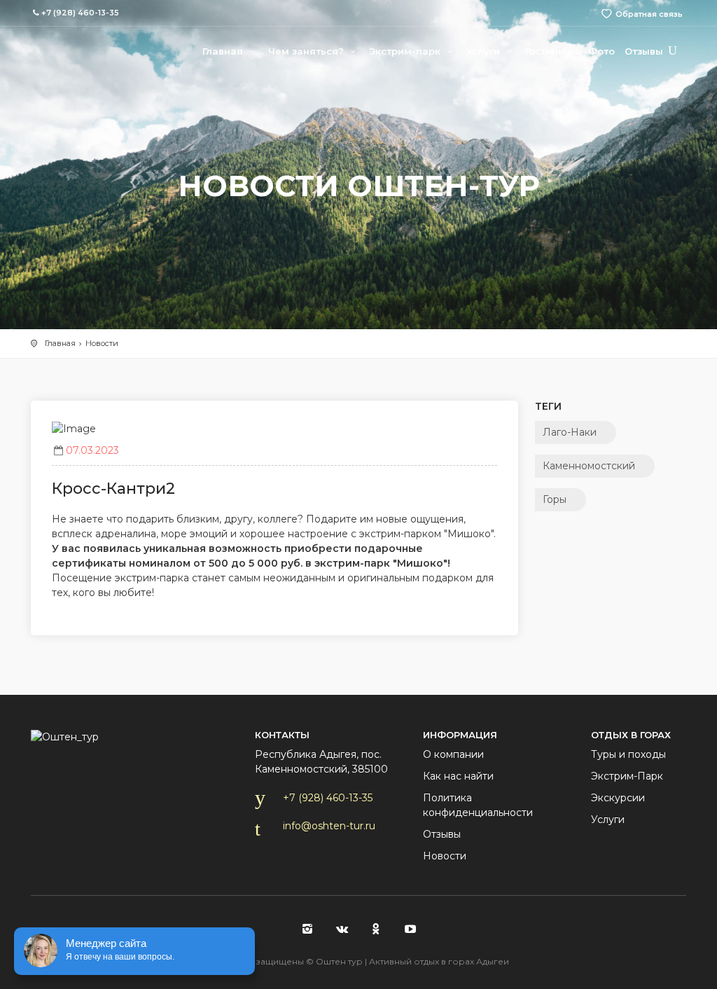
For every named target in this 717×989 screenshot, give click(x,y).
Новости (101, 343)
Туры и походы (628, 754)
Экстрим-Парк (627, 776)
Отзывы (644, 51)
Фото (601, 51)
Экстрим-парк (406, 51)
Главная (224, 51)
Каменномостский (589, 465)
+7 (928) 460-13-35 (328, 797)
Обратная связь (649, 14)
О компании (453, 754)
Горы (554, 499)
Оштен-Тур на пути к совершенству (87, 49)
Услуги (484, 51)
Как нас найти (458, 776)
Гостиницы (551, 51)
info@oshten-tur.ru (329, 825)
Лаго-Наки (570, 432)
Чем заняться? (307, 51)
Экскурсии (618, 797)
